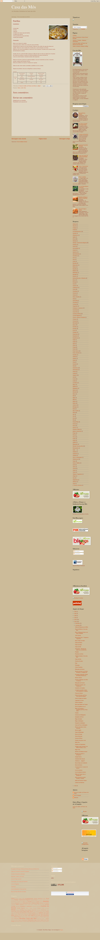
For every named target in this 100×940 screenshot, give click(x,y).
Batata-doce (75, 265)
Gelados (74, 358)
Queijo (74, 440)
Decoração (75, 323)
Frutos (74, 349)
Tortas (74, 470)
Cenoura (74, 293)
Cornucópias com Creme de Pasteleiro (19, 881)
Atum (74, 259)
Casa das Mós (24, 7)
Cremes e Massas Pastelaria (79, 317)
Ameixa (74, 246)
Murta (74, 408)
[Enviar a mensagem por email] (46, 86)
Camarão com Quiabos (80, 688)
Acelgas (74, 227)
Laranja (74, 373)
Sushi (74, 464)
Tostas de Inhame (79, 693)
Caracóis (75, 285)
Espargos (75, 332)
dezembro (77, 623)
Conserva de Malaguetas (80, 714)
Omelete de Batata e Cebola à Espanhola (83, 198)
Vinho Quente (78, 635)
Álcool (74, 239)
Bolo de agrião (78, 730)
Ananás (74, 250)
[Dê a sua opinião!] (47, 86)
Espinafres (75, 336)
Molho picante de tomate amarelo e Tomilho (80, 778)
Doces (19, 87)
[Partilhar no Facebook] (50, 86)
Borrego (74, 281)
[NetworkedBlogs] (70, 892)
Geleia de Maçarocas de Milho (81, 627)
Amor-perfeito (75, 248)
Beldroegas (75, 272)
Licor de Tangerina (15, 884)
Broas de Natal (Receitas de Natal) (18, 891)
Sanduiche (75, 453)
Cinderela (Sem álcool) (80, 758)
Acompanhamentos (77, 231)
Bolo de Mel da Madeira (82, 114)
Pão (73, 420)
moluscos (75, 405)
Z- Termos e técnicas (77, 485)
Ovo (74, 416)
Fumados (75, 354)
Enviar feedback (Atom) (22, 141)
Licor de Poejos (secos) (16, 879)
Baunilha (74, 268)
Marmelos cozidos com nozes (17, 876)
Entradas (75, 328)
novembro (77, 625)
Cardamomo (75, 287)
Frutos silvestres (76, 352)
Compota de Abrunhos (83, 134)
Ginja (74, 362)
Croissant (75, 321)
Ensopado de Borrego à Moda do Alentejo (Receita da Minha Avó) (25, 868)
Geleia (74, 360)
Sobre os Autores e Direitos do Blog (80, 46)
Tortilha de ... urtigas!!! (80, 760)
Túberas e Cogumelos (77, 474)
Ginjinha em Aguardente (80, 744)
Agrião (74, 237)
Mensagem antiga (64, 138)
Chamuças (13, 886)
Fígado (74, 341)
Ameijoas (75, 244)
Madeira (74, 386)
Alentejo (74, 240)
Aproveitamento (76, 253)
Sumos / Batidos (76, 463)
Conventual (75, 309)
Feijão (74, 339)
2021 (75, 613)
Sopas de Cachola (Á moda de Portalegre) (83, 156)
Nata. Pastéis (76, 410)
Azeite (74, 261)
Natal (74, 412)
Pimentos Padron (76, 429)
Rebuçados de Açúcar (79, 669)
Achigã (74, 229)
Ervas (74, 330)
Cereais (74, 295)
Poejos (74, 433)
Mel (73, 395)
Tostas (74, 472)
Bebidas (74, 270)
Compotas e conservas (78, 308)
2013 (75, 621)
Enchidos (75, 326)
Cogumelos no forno (79, 700)
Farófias (77, 712)
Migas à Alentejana (79, 720)
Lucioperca (75, 382)
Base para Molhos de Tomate (81, 704)
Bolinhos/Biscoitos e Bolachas (79, 278)
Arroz (74, 257)
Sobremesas (75, 459)
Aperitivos (75, 252)
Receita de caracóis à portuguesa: (79, 754)
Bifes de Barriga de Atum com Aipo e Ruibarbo (81, 633)
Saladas (74, 451)
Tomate (74, 468)
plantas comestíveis (77, 431)
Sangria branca (78, 756)
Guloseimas (75, 367)
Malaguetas (75, 388)
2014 (75, 619)
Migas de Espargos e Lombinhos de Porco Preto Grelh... (81, 709)
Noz (73, 414)
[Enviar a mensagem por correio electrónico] (44, 85)
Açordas (74, 233)
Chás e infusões (76, 296)
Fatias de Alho (78, 659)
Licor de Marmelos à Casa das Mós (18, 889)
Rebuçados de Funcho (80, 682)
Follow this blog (70, 894)
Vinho (74, 483)
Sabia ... (74, 449)
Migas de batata (78, 719)
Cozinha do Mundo (77, 313)
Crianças (75, 319)
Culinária (74, 35)
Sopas (74, 461)
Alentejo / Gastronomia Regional (79, 242)
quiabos (74, 442)
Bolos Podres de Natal (80, 640)
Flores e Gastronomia (83, 166)
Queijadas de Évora (79, 716)
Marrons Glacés (78, 677)
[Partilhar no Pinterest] (52, 86)
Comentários (77, 553)
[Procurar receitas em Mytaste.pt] (78, 598)
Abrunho (74, 225)
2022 (75, 611)
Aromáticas (75, 255)
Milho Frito (77, 742)
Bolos (74, 280)
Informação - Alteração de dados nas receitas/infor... (81, 649)
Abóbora (74, 224)
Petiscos (75, 427)
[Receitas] (84, 811)
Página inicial (43, 138)
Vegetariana (75, 479)
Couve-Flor (75, 311)
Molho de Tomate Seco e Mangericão (80, 775)
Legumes (75, 375)
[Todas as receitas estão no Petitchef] (77, 605)
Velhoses (75, 481)
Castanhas (75, 291)
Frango (74, 347)
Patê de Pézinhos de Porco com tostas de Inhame (81, 696)
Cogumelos (75, 306)
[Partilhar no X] (49, 86)
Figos (74, 343)
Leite (22, 87)
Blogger (61, 929)
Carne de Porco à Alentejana (81, 725)
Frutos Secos (75, 351)
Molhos (74, 403)
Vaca (74, 477)
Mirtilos (74, 401)
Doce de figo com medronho (81, 762)
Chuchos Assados (79, 661)
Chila (74, 298)
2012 (75, 785)
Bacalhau (75, 263)
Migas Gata (77, 749)
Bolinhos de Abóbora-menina (81, 751)
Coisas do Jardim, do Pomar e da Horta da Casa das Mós (80, 44)
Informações (75, 369)
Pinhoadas (77, 665)
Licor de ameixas (78, 770)
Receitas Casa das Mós (78, 446)
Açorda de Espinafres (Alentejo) (18, 874)
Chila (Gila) (75, 300)
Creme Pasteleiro (78, 667)
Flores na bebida (82, 176)
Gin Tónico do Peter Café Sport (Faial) (83, 124)
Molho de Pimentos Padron (81, 780)
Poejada (77, 651)
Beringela (75, 274)
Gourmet (74, 364)
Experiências (75, 337)
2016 (75, 617)
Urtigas (74, 476)
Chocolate (75, 302)
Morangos (75, 407)
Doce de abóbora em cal (80, 706)
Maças (74, 384)
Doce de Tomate (78, 734)
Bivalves (74, 276)
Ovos (25, 87)
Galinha (74, 356)
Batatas (74, 267)
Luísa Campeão (77, 795)
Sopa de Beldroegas (79, 732)
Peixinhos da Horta (79, 654)
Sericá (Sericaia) (78, 736)
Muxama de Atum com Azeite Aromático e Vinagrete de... (81, 672)
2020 (75, 615)
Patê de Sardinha (78, 702)
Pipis (76, 663)
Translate (83, 29)
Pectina (74, 423)
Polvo (74, 434)
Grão (74, 365)
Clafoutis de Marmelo (79, 782)
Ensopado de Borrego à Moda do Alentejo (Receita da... (81, 675)
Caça (74, 283)
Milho (74, 399)
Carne (74, 289)
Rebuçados (75, 444)
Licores (74, 378)
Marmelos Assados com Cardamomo (80, 685)
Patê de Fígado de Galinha (80, 698)
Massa (74, 393)
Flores (74, 345)
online (52, 878)
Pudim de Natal (78, 644)
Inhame (74, 371)
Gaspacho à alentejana (80, 723)
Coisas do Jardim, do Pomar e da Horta (81, 793)
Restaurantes (75, 448)
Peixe (74, 425)
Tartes (74, 466)
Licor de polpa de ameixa (80, 772)
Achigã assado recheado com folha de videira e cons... (81, 747)
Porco (74, 436)
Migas (74, 397)
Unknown (76, 797)
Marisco (74, 390)
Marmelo (74, 392)
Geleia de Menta (78, 642)
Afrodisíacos (75, 235)
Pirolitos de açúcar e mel (80, 740)
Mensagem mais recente (19, 138)
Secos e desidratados (77, 457)
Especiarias (75, 334)
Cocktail (74, 304)
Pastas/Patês (76, 421)
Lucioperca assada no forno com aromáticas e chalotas (81, 690)
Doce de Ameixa (78, 765)
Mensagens (77, 551)
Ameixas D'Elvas (78, 738)
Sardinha (75, 455)
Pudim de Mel (78, 646)
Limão (74, 380)
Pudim (74, 438)
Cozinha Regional (76, 315)
